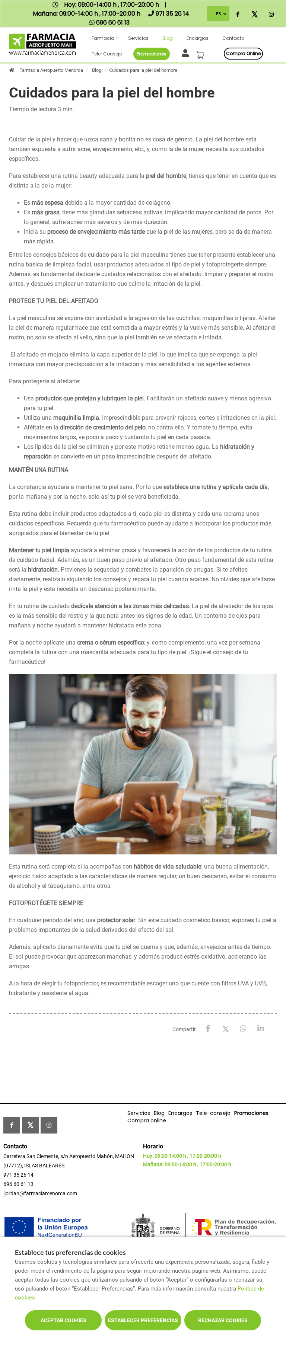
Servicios (138, 38)
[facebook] (237, 14)
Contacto (233, 38)
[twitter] (254, 14)
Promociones (151, 54)
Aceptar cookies (63, 1320)
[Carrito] (201, 53)
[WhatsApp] (243, 1028)
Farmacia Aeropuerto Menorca (51, 70)
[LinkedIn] (260, 1028)
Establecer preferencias (143, 1320)
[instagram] (271, 14)
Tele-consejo (107, 54)
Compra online (243, 53)
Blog (167, 38)
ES (218, 13)
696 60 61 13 (18, 1184)
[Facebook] (208, 1028)
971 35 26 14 (18, 1175)
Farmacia (103, 38)
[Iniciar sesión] (186, 52)
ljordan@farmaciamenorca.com (40, 1193)
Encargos (198, 38)
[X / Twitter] (225, 1028)
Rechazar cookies (223, 1320)
